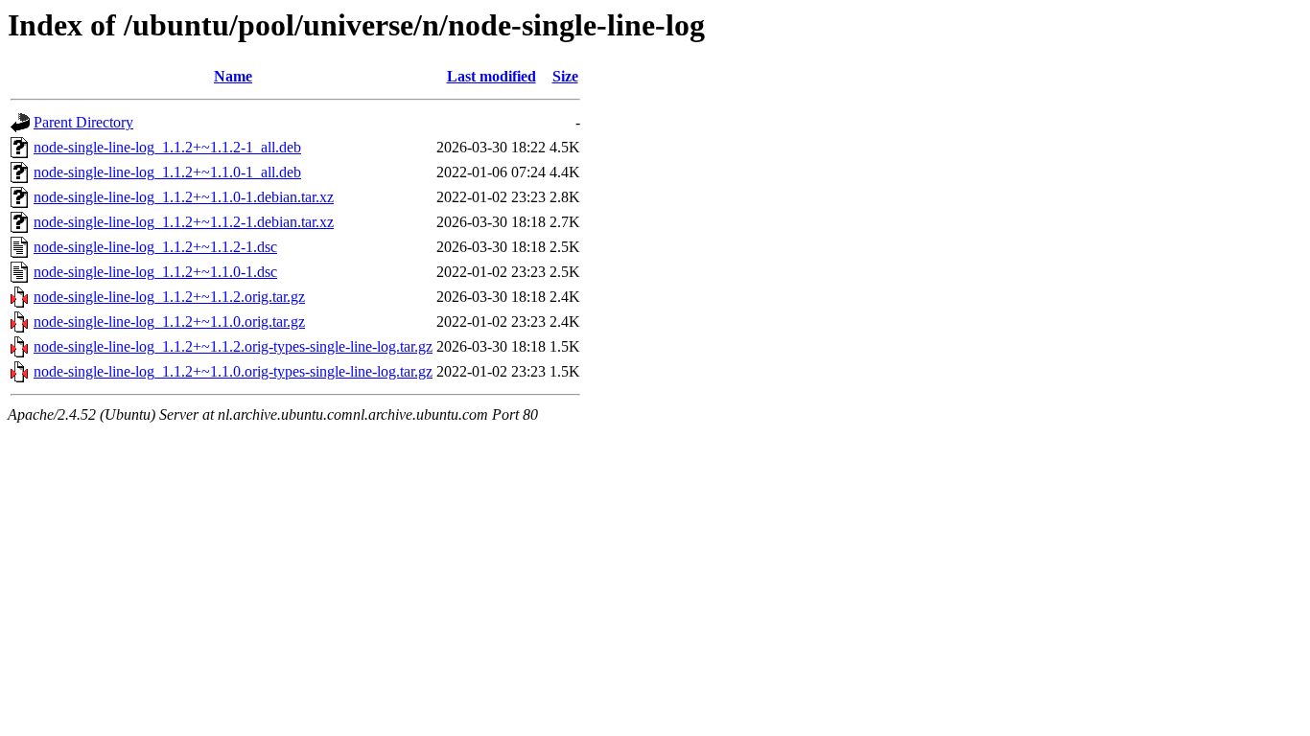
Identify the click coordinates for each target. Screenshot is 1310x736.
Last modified (491, 76)
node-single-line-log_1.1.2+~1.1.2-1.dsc (155, 247)
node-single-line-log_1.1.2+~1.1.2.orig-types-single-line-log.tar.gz (233, 346)
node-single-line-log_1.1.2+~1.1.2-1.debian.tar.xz (184, 222)
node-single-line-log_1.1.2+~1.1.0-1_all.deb (167, 172)
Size (565, 76)
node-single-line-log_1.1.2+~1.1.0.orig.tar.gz (169, 321)
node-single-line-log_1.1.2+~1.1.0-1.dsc (155, 272)
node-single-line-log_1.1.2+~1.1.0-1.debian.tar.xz (184, 197)
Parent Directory (83, 122)
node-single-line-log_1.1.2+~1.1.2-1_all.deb (167, 147)
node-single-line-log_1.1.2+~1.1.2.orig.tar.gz (169, 296)
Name (233, 76)
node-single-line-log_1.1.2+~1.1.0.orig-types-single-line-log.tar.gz (233, 371)
